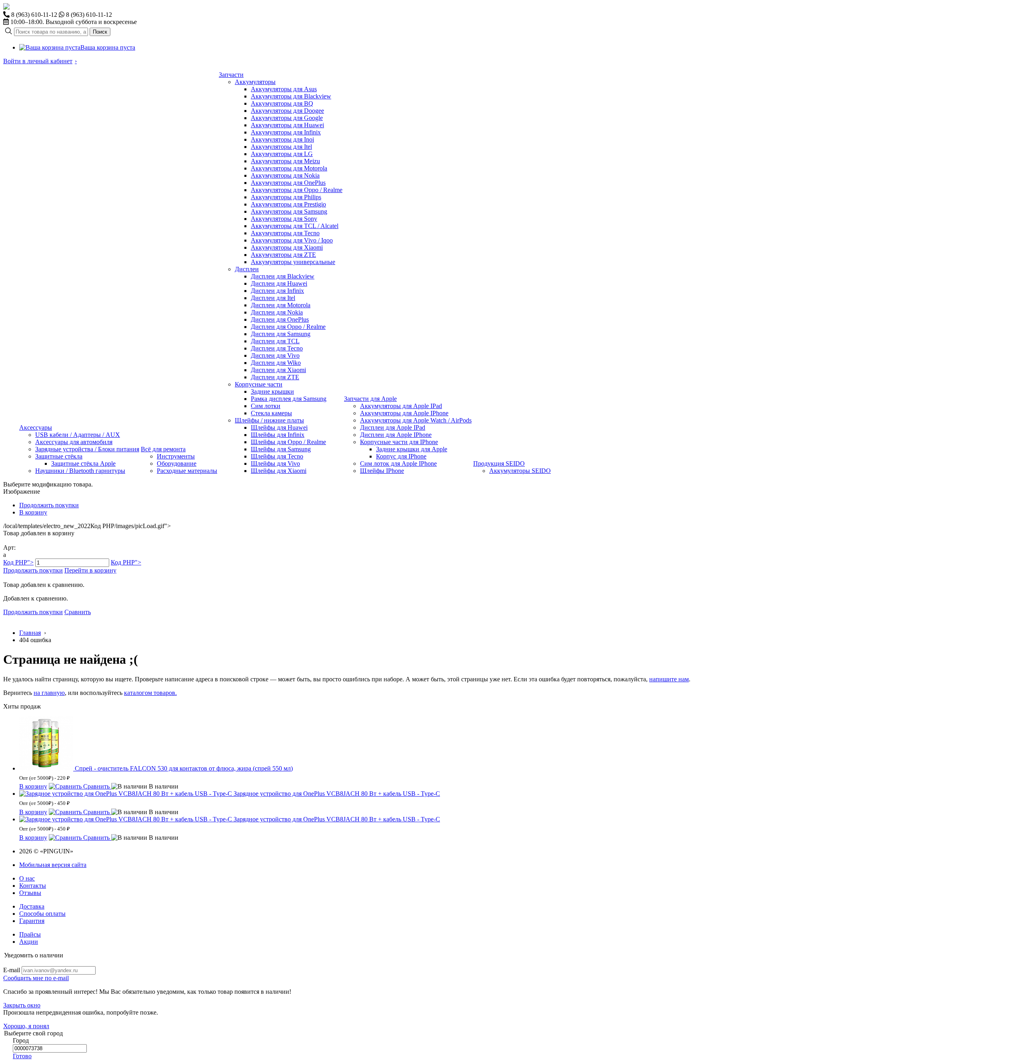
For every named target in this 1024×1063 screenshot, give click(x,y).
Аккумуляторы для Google (287, 117)
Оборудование (176, 463)
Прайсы (30, 934)
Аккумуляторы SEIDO (520, 470)
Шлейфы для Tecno (277, 456)
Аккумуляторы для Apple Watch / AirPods (416, 420)
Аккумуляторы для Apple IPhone (404, 413)
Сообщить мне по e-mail (36, 978)
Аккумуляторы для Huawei (287, 125)
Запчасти (231, 74)
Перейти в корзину (90, 570)
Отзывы (30, 892)
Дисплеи (247, 269)
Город (21, 1040)
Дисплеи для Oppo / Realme (288, 326)
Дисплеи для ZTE (275, 377)
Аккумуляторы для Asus (284, 89)
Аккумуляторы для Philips (286, 197)
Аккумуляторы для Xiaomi (287, 247)
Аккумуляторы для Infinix (286, 132)
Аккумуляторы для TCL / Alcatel (294, 225)
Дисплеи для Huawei (279, 283)
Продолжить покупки (49, 505)
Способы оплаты (42, 913)
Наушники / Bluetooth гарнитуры (80, 470)
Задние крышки (272, 391)
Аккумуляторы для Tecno (285, 233)
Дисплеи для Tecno (277, 348)
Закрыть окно (21, 1005)
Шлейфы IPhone (382, 470)
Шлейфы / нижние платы (269, 420)
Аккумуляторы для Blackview (291, 96)
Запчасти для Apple (370, 398)
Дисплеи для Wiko (276, 362)
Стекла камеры (271, 413)
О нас (27, 878)
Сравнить (77, 612)
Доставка (31, 906)
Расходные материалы (187, 470)
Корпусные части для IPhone (399, 441)
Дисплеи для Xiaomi (278, 369)
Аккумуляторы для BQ (282, 103)
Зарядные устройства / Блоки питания (87, 449)
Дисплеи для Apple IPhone (396, 434)
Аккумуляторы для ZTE (283, 254)
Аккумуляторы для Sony (284, 218)
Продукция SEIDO (499, 463)
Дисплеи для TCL (275, 341)
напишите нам (669, 679)
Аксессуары (35, 427)
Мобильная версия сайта (52, 864)
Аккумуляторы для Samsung (289, 211)
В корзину (33, 512)
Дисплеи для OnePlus (280, 319)
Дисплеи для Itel (273, 297)
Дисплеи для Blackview (282, 276)
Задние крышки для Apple (411, 449)
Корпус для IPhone (401, 456)
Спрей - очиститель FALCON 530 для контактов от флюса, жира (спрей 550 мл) (184, 768)
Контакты (32, 885)
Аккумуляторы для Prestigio (288, 204)
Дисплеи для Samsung (280, 333)
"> (18, 562)
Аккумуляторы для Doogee (287, 110)
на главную (49, 692)
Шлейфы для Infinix (277, 434)
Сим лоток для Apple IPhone (398, 463)
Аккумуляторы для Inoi (282, 139)
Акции (28, 941)
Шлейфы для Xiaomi (278, 470)
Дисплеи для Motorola (280, 305)
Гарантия (31, 920)
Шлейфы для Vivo (275, 463)
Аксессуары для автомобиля (73, 441)
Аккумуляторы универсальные (293, 261)
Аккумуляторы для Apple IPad (401, 405)
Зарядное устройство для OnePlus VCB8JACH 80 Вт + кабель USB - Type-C (337, 793)
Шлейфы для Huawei (279, 427)
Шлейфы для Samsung (281, 449)
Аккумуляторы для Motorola (289, 168)
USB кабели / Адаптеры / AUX (77, 434)
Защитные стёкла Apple (83, 463)
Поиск (100, 32)
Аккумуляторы (255, 81)
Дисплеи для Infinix (277, 290)
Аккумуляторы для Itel (281, 146)
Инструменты (176, 456)
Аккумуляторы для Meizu (285, 161)
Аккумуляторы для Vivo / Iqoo (292, 240)
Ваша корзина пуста (107, 47)
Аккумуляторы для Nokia (285, 175)
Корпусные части (258, 384)
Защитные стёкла (58, 456)
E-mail (11, 970)
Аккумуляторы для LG (282, 153)
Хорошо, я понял (26, 1026)
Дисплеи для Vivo (275, 355)
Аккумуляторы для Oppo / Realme (296, 189)
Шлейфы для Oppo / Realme (288, 441)
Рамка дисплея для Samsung (288, 398)
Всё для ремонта (163, 449)
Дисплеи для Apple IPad (392, 427)
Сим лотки (265, 405)
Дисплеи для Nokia (277, 312)
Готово (22, 1056)
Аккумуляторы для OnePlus (288, 182)
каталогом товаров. (150, 692)
